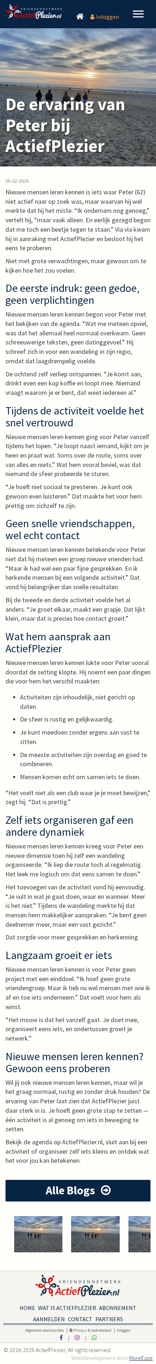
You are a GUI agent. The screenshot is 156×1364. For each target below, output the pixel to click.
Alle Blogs (71, 1190)
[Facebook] (61, 1337)
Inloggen (107, 16)
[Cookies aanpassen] (71, 1330)
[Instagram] (77, 1337)
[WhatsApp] (94, 1337)
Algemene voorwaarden (45, 1330)
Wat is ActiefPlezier (67, 1306)
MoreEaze (141, 1357)
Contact (80, 1317)
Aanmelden (49, 1317)
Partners (109, 1317)
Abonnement (117, 1306)
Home (27, 1306)
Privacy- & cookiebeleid (92, 1330)
